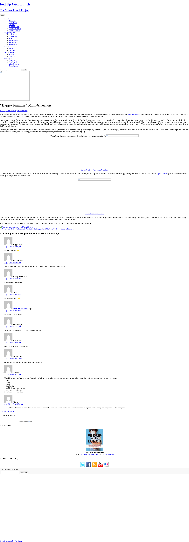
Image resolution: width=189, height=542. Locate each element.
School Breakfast (15, 29)
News (11, 38)
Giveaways (13, 34)
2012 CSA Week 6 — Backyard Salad (59, 229)
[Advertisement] (6, 507)
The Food (7, 19)
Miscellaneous (14, 64)
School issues (9, 52)
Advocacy (12, 21)
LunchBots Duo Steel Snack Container (94, 170)
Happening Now (10, 33)
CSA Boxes (13, 23)
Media (11, 48)
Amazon (84, 454)
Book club (12, 60)
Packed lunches (14, 27)
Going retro (8, 58)
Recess (11, 54)
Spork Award (13, 42)
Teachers (12, 56)
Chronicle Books (108, 454)
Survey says (13, 44)
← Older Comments (7, 411)
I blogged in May (134, 114)
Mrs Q (6, 46)
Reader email (13, 40)
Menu (2, 15)
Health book (13, 62)
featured (20, 111)
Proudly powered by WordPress (11, 541)
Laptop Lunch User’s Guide (94, 214)
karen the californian (20, 309)
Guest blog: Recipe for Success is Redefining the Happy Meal (22, 229)
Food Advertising (22, 421)
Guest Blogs (13, 36)
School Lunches (14, 31)
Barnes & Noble (93, 454)
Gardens (12, 25)
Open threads (13, 66)
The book (12, 50)
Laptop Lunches (162, 174)
